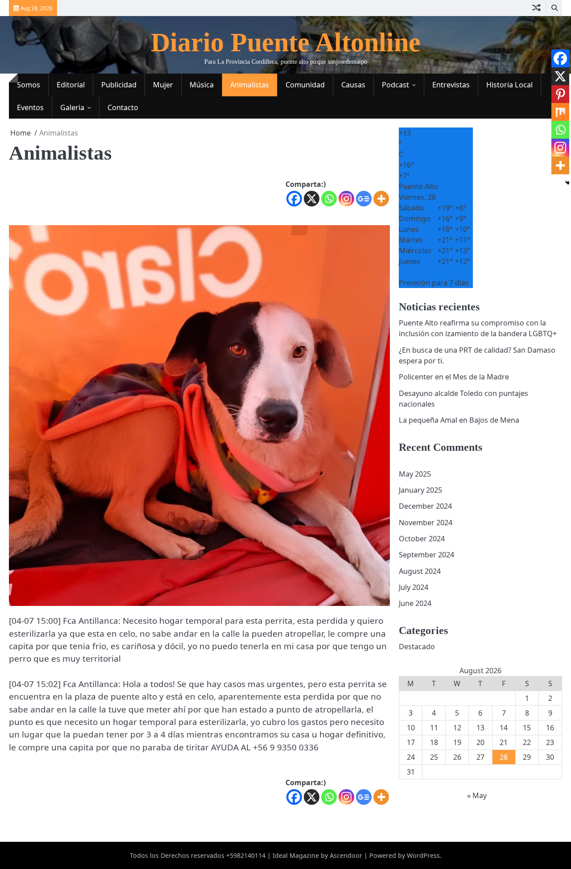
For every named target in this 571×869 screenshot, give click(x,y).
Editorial (71, 85)
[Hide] (567, 182)
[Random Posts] (536, 8)
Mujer (163, 85)
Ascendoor (346, 855)
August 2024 (420, 571)
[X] (311, 198)
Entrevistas (451, 85)
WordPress (423, 855)
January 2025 (420, 490)
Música (202, 85)
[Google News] (364, 198)
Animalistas (249, 85)
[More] (381, 198)
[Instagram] (346, 198)
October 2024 (422, 539)
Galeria (72, 107)
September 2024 (426, 555)
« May (477, 795)
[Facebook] (294, 198)
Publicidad (119, 85)
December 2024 (425, 506)
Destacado (417, 646)
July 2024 (413, 587)
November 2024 (425, 522)
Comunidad (305, 85)
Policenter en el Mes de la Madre (454, 377)
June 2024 (415, 603)
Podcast (395, 85)
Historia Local (509, 85)
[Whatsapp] (329, 198)
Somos (28, 85)
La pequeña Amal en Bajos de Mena (459, 420)
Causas (353, 85)
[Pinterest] (560, 94)
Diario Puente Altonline (286, 42)
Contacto (123, 107)
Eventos (30, 107)
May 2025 (415, 474)
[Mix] (560, 112)
